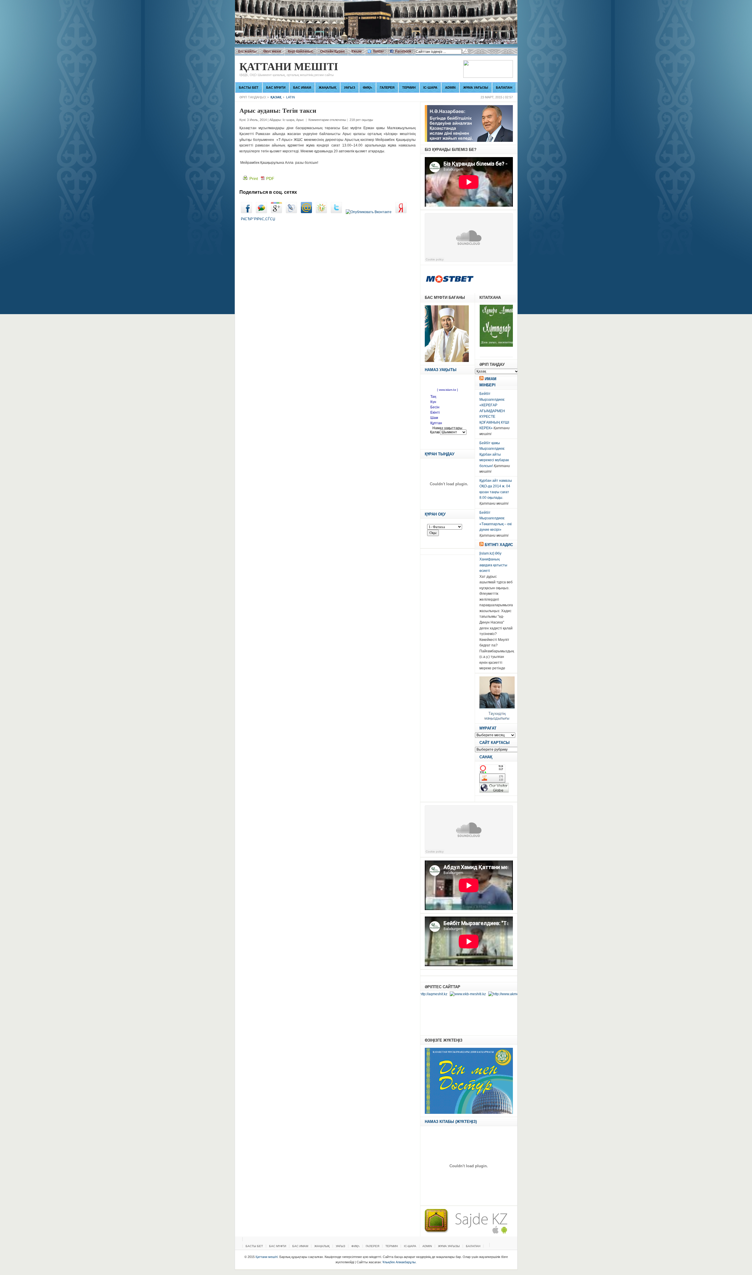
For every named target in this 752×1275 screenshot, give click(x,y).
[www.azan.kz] (509, 994)
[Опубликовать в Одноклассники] (321, 212)
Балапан (504, 87)
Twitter (378, 51)
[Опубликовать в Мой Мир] (306, 212)
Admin (450, 87)
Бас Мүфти (276, 87)
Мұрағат (487, 728)
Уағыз (349, 87)
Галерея (387, 87)
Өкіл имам (272, 51)
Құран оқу (435, 514)
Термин (409, 87)
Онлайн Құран (332, 51)
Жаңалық (327, 87)
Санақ (485, 757)
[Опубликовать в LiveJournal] (291, 212)
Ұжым (356, 51)
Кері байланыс (300, 51)
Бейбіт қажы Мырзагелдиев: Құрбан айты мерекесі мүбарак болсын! (494, 454)
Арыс (300, 120)
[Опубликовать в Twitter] (336, 212)
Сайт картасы (494, 742)
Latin (290, 97)
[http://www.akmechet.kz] (474, 994)
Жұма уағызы (475, 87)
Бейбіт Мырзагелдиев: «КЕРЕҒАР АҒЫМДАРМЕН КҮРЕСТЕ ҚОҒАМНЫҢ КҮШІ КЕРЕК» (494, 411)
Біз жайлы (247, 51)
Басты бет (248, 87)
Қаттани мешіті (288, 69)
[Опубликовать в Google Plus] (276, 212)
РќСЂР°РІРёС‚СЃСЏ (258, 219)
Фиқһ (367, 87)
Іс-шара (430, 87)
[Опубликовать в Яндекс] (401, 212)
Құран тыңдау (439, 454)
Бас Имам (302, 87)
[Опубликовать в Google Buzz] (261, 212)
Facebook (403, 51)
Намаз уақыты (440, 370)
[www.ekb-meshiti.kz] (432, 994)
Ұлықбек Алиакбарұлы (399, 1262)
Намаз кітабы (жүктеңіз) (451, 1121)
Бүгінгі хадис (499, 545)
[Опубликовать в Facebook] (246, 212)
